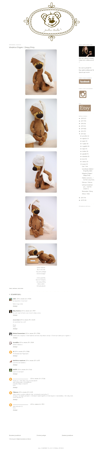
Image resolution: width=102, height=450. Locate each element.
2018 (82, 118)
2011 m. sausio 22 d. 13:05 (24, 299)
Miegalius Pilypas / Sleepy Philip (22, 47)
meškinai (15, 288)
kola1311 (15, 369)
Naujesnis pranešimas (15, 435)
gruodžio (84, 136)
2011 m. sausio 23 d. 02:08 (27, 320)
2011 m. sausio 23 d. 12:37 (33, 360)
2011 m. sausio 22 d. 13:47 (28, 311)
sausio (84, 164)
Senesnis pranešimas (67, 435)
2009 (82, 200)
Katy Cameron (17, 311)
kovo (83, 159)
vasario (84, 161)
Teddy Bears (20, 288)
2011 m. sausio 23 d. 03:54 (32, 333)
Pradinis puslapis (41, 435)
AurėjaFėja (16, 342)
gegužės (84, 154)
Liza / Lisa (85, 166)
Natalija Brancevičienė (19, 333)
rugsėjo (84, 143)
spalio (84, 141)
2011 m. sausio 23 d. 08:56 (22, 351)
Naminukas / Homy (87, 191)
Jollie (14, 299)
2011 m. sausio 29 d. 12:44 (26, 392)
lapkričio (84, 138)
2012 (82, 131)
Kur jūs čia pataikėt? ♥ (85, 68)
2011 (82, 134)
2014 (82, 126)
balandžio (85, 156)
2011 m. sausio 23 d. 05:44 (26, 342)
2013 (82, 128)
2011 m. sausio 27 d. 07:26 (37, 378)
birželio (84, 151)
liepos (84, 149)
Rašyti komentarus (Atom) (24, 439)
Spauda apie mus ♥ (84, 72)
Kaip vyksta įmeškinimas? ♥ (86, 70)
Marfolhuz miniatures (19, 360)
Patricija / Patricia (87, 182)
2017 (82, 121)
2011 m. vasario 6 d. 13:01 (37, 404)
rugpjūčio (85, 146)
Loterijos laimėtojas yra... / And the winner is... (87, 187)
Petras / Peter (86, 194)
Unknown (15, 392)
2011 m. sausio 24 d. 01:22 (25, 369)
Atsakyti (15, 306)
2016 (82, 123)
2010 (82, 197)
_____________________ (20, 378)
